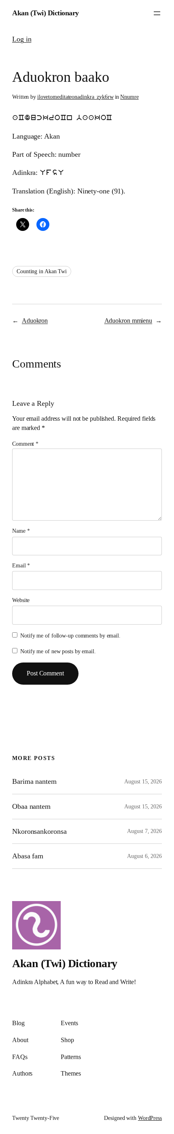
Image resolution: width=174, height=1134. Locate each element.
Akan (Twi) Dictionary (45, 13)
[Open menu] (157, 13)
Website (21, 600)
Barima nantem (34, 781)
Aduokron (35, 320)
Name (21, 531)
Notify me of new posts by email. (58, 651)
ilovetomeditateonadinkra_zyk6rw (75, 97)
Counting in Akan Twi (42, 271)
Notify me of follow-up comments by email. (70, 636)
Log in (21, 39)
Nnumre (129, 97)
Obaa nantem (31, 806)
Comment (25, 444)
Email (21, 566)
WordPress (150, 1118)
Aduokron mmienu (128, 320)
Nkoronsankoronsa (39, 831)
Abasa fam (27, 856)
